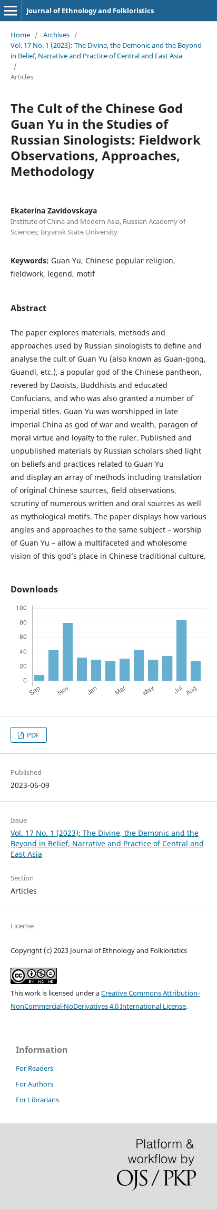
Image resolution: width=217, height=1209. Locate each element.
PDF (32, 735)
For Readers (34, 1068)
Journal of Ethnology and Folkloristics (90, 10)
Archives (56, 34)
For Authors (34, 1084)
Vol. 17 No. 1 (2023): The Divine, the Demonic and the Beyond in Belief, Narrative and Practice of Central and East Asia (106, 50)
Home (20, 34)
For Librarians (37, 1099)
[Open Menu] (10, 10)
